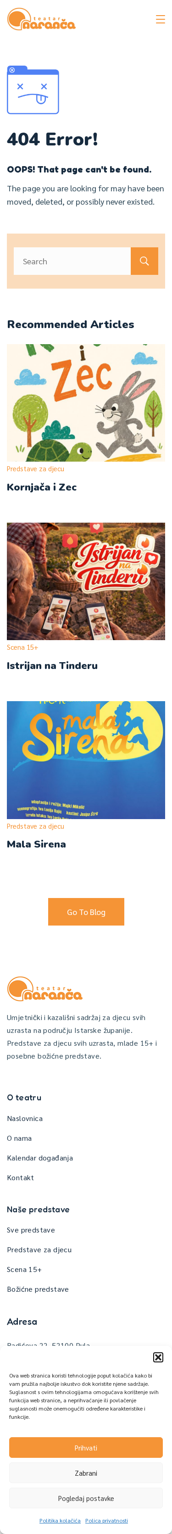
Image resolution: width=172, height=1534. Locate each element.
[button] (158, 1357)
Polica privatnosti (106, 1520)
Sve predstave (31, 1229)
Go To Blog (86, 911)
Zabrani (86, 1472)
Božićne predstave (38, 1289)
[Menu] (160, 19)
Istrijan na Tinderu (52, 666)
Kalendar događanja (40, 1157)
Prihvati (86, 1447)
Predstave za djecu (35, 468)
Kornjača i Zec (42, 487)
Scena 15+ (23, 646)
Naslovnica (25, 1118)
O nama (19, 1138)
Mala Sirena (36, 844)
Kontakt (20, 1177)
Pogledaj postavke (86, 1498)
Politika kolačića (60, 1520)
